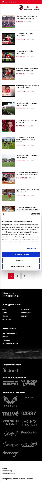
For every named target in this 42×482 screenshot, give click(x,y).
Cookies (4, 468)
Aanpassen (20, 260)
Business (24, 316)
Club (4, 309)
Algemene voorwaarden (8, 473)
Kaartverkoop (26, 313)
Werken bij (6, 340)
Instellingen (31, 248)
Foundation (25, 309)
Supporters (6, 319)
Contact (5, 337)
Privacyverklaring (7, 471)
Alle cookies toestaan (21, 254)
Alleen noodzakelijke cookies (21, 266)
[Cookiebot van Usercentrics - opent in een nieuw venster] (31, 214)
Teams (4, 313)
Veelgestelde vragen (9, 333)
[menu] (3, 8)
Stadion (5, 316)
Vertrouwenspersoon (10, 343)
